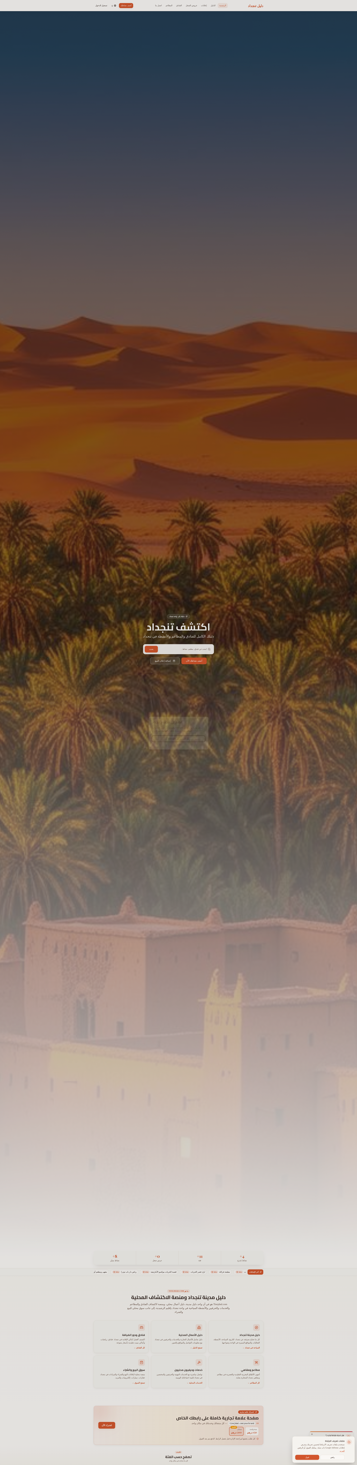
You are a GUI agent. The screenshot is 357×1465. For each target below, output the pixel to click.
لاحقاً (178, 744)
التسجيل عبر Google (177, 738)
